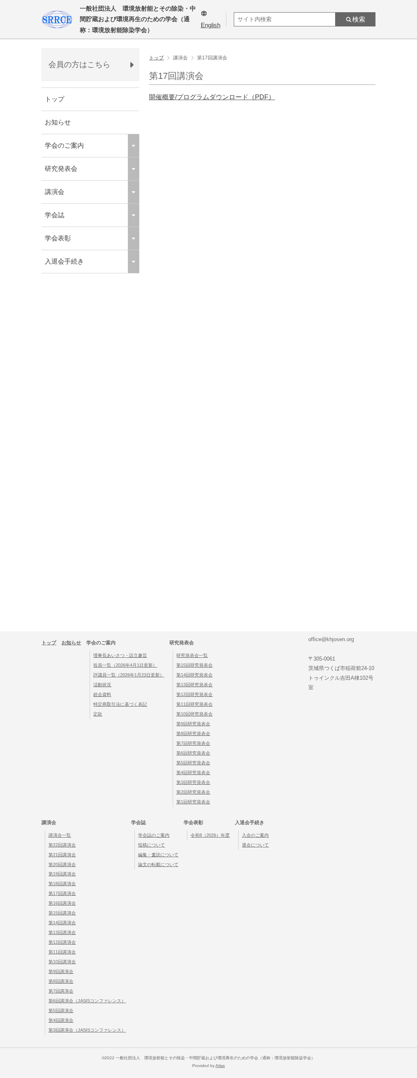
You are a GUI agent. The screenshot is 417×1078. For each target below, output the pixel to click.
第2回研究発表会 (193, 792)
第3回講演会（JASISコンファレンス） (87, 1030)
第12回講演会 (62, 942)
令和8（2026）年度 (210, 835)
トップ (54, 99)
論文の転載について (158, 864)
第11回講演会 (62, 951)
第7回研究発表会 (193, 743)
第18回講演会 (62, 883)
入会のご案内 (255, 835)
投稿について (151, 844)
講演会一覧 (59, 835)
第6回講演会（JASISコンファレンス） (87, 1000)
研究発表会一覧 (192, 655)
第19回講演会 (62, 873)
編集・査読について (158, 854)
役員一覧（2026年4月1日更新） (125, 665)
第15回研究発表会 (194, 665)
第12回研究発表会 (194, 694)
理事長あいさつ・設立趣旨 (120, 655)
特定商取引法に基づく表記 (120, 704)
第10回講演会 (62, 961)
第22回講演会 (62, 844)
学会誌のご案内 (153, 835)
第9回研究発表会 (193, 723)
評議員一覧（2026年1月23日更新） (128, 674)
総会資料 (102, 694)
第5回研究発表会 (193, 762)
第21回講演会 (62, 854)
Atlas (220, 1065)
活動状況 (102, 684)
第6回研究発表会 (193, 753)
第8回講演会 (60, 981)
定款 (97, 713)
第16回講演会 (62, 903)
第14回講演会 (62, 922)
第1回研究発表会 (193, 801)
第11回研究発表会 (194, 704)
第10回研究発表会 (194, 713)
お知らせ (58, 122)
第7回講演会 (60, 991)
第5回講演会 (60, 1010)
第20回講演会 (62, 864)
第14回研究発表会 (194, 674)
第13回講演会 (62, 932)
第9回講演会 (60, 971)
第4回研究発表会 (193, 772)
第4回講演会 (60, 1020)
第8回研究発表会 (193, 733)
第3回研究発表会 (193, 782)
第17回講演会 (62, 893)
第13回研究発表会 (194, 684)
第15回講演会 (62, 912)
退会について (255, 844)
